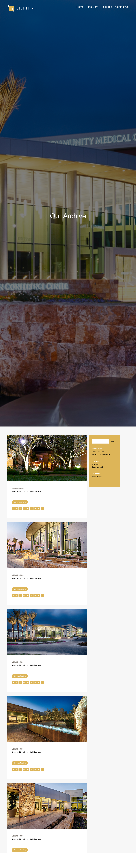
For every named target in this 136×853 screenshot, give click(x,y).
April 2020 (95, 464)
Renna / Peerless (98, 452)
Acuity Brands (97, 477)
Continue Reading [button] (20, 502)
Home (80, 7)
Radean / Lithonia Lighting (101, 454)
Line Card (92, 7)
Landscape (18, 488)
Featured (106, 7)
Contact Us (122, 7)
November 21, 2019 (18, 491)
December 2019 (97, 467)
